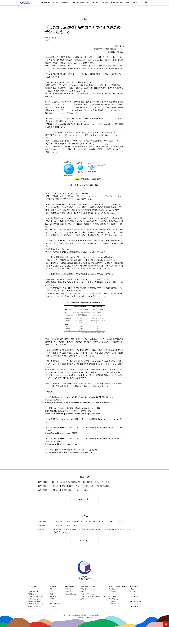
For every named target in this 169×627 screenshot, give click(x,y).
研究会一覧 (112, 591)
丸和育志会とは (33, 591)
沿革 (51, 591)
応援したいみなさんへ (35, 606)
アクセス (53, 606)
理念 (51, 589)
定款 (51, 601)
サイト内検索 (147, 2)
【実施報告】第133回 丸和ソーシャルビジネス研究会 (71, 490)
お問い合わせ (134, 606)
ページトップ (166, 624)
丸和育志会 (84, 577)
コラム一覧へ (84, 541)
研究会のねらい (114, 589)
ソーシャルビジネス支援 (87, 586)
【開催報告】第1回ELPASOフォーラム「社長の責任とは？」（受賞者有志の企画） (81, 486)
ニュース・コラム (135, 596)
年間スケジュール (55, 599)
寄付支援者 (133, 591)
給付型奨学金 (69, 586)
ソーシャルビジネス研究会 (117, 586)
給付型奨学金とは (70, 594)
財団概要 (53, 586)
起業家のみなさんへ (34, 601)
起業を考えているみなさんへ (37, 604)
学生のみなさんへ (33, 599)
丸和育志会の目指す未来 (35, 596)
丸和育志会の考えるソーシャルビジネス (92, 596)
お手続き (132, 589)
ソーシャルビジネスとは (87, 594)
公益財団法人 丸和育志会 (85, 617)
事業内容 (53, 596)
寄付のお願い (134, 586)
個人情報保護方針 (55, 604)
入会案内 (112, 601)
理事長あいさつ (33, 594)
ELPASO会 (112, 596)
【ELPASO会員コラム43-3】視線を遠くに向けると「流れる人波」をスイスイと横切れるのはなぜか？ (88, 521)
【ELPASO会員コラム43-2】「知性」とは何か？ (69, 525)
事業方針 (68, 589)
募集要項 (68, 591)
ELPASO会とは (113, 599)
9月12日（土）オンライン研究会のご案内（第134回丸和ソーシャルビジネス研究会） (82, 482)
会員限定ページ (114, 604)
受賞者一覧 (83, 599)
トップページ (32, 586)
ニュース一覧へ (84, 499)
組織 (51, 594)
